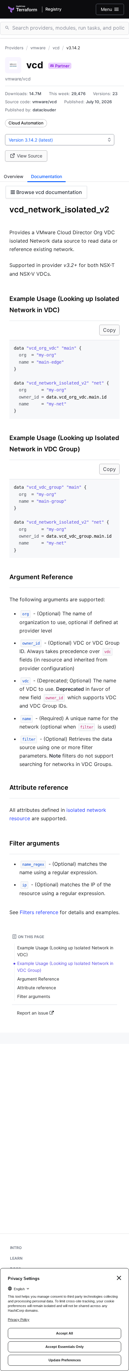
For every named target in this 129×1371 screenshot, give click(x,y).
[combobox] (59, 139)
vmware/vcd (44, 101)
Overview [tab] (13, 176)
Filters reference (39, 912)
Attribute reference (38, 787)
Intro (16, 1247)
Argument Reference (41, 577)
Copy (109, 330)
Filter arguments (34, 843)
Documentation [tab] (46, 176)
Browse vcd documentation (48, 192)
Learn (16, 1258)
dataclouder (44, 109)
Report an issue (33, 1012)
